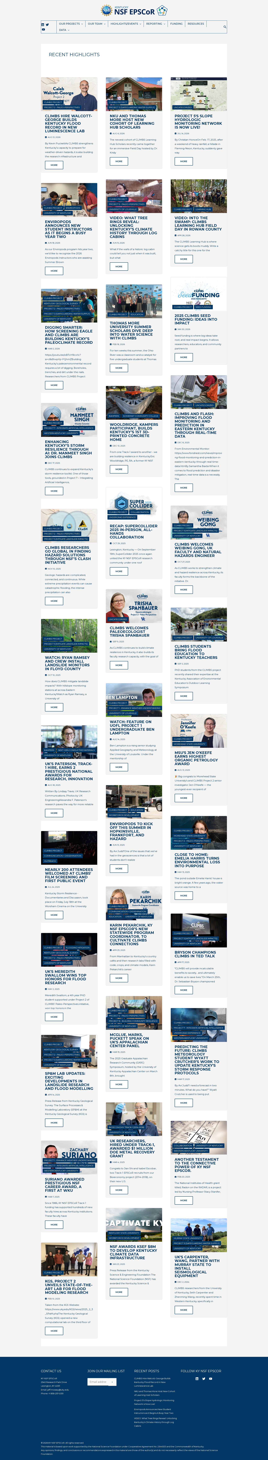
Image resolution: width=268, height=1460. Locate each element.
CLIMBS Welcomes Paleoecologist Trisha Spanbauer (129, 631)
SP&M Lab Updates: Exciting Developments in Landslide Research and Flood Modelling (69, 1081)
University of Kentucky (57, 213)
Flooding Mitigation (77, 947)
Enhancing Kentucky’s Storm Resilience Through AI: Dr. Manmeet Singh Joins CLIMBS (68, 449)
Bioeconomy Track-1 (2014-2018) (126, 1127)
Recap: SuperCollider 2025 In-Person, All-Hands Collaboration (133, 531)
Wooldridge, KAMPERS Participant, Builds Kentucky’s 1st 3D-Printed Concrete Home (134, 432)
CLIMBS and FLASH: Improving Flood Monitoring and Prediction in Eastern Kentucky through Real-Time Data (196, 425)
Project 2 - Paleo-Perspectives (62, 107)
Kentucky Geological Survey (61, 303)
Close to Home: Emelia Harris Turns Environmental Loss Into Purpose (197, 860)
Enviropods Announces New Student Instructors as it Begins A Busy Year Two (68, 229)
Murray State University (188, 1238)
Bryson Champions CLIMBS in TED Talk (195, 954)
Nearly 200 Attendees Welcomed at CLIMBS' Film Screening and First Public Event (69, 875)
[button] (225, 27)
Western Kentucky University (61, 433)
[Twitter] (47, 24)
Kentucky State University (124, 1233)
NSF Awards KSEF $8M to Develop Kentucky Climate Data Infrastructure (133, 1252)
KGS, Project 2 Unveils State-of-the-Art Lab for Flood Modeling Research (68, 1286)
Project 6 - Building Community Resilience (133, 1021)
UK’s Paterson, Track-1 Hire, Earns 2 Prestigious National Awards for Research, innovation (69, 771)
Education (137, 314)
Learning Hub (203, 209)
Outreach (50, 861)
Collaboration (140, 512)
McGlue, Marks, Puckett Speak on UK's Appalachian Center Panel (129, 1040)
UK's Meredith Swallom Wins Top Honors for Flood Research (65, 977)
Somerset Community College (140, 416)
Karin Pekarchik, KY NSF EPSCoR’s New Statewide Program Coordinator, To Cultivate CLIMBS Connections (132, 934)
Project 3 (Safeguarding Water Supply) (67, 313)
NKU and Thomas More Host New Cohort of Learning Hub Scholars (132, 121)
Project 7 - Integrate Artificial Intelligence (69, 428)
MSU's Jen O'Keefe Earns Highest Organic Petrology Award (196, 758)
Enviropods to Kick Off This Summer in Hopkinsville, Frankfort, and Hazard (131, 831)
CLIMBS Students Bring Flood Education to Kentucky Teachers (196, 652)
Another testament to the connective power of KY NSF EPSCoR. (197, 1165)
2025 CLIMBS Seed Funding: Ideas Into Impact (196, 319)
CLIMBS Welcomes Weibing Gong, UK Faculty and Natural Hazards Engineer (198, 550)
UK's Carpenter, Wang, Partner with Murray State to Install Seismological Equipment (197, 1266)
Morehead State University (189, 744)
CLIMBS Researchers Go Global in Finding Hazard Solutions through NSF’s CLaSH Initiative (68, 555)
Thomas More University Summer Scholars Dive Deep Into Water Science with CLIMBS (131, 330)
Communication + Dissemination (62, 855)
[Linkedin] (42, 24)
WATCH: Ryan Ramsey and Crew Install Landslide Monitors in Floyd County (67, 663)
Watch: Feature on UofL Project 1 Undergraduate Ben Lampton (132, 727)
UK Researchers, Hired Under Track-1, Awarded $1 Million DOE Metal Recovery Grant (132, 1148)
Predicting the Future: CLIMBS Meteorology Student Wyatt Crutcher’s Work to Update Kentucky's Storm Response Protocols (197, 1060)
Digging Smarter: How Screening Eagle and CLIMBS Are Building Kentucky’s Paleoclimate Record (69, 335)
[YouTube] (43, 29)
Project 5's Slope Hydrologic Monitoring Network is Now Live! (198, 121)
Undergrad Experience (122, 517)
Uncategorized (118, 619)
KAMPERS (49, 750)
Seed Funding (203, 307)
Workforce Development (124, 815)
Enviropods (73, 208)
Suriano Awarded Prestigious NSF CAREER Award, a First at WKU (64, 1185)
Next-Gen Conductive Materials (76, 750)
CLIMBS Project (53, 102)
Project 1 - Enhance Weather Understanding (70, 1160)
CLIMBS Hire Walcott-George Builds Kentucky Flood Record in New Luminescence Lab (68, 123)
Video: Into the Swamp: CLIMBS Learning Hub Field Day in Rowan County (198, 223)
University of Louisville (123, 209)
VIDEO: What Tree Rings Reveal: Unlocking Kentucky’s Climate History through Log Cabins (133, 227)
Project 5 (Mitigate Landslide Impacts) (66, 539)
